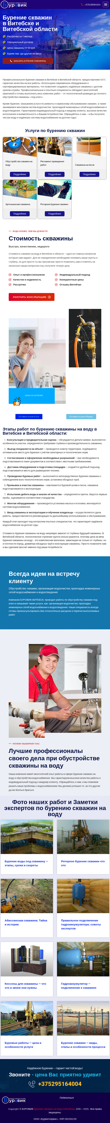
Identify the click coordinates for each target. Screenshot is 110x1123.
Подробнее (19, 174)
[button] (105, 4)
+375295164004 (60, 1084)
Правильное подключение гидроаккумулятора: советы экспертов (81, 924)
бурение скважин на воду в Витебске (54, 1108)
